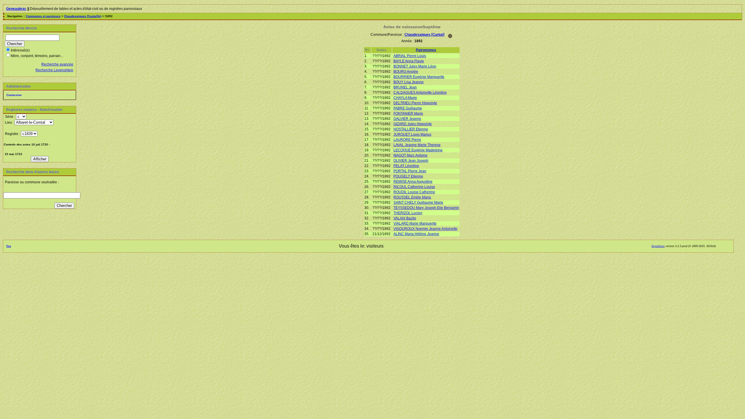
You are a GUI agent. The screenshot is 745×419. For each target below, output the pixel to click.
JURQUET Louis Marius (412, 134)
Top (8, 246)
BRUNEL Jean (405, 87)
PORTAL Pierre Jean (409, 171)
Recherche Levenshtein (54, 70)
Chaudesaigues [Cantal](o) (82, 16)
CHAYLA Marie (405, 98)
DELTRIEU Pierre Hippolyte (415, 103)
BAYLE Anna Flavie (408, 61)
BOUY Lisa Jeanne (408, 82)
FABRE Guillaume (407, 108)
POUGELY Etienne (408, 176)
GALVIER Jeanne (407, 119)
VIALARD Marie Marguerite (415, 223)
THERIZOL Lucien (407, 213)
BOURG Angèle (405, 72)
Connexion (14, 95)
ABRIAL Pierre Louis (409, 56)
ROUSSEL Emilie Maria (412, 197)
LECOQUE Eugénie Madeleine (418, 150)
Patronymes (426, 50)
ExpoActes (658, 246)
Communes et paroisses (43, 16)
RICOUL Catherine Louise (414, 187)
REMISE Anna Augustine (412, 182)
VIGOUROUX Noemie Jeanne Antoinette (425, 229)
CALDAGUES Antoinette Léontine (420, 92)
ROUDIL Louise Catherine (414, 192)
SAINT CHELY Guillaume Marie (418, 202)
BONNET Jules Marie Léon (414, 66)
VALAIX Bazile (404, 218)
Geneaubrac (16, 9)
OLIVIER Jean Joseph (410, 161)
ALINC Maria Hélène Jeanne (416, 234)
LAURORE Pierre (407, 140)
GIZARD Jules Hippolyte (412, 124)
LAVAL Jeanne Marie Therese (417, 145)
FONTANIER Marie (408, 113)
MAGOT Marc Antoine (410, 155)
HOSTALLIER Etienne (410, 129)
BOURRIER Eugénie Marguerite (418, 77)
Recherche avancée (57, 64)
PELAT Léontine (406, 166)
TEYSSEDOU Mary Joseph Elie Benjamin (426, 208)
